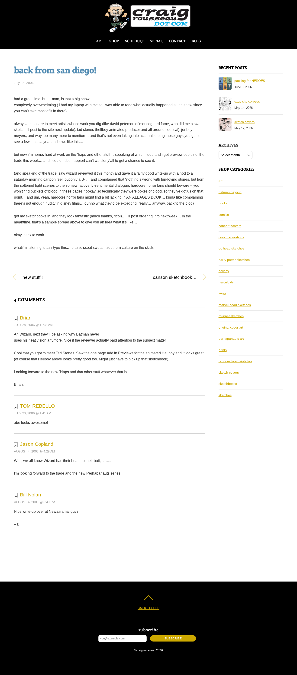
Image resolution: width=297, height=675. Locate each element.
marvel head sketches (235, 305)
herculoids (226, 282)
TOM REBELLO (37, 406)
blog (196, 41)
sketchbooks (228, 384)
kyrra (222, 293)
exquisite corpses (247, 101)
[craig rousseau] (148, 30)
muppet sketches (231, 316)
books (223, 203)
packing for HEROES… (251, 81)
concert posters (230, 226)
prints (223, 350)
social (156, 41)
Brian (26, 317)
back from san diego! (55, 70)
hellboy (224, 271)
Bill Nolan (30, 494)
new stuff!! (33, 277)
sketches (225, 395)
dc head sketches (231, 248)
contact (177, 41)
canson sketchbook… (156, 277)
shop (114, 41)
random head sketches (235, 361)
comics (224, 214)
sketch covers (244, 122)
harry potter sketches (234, 260)
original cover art (231, 327)
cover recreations (231, 237)
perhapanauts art (231, 338)
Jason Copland (36, 444)
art (99, 41)
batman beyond (230, 192)
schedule (134, 41)
